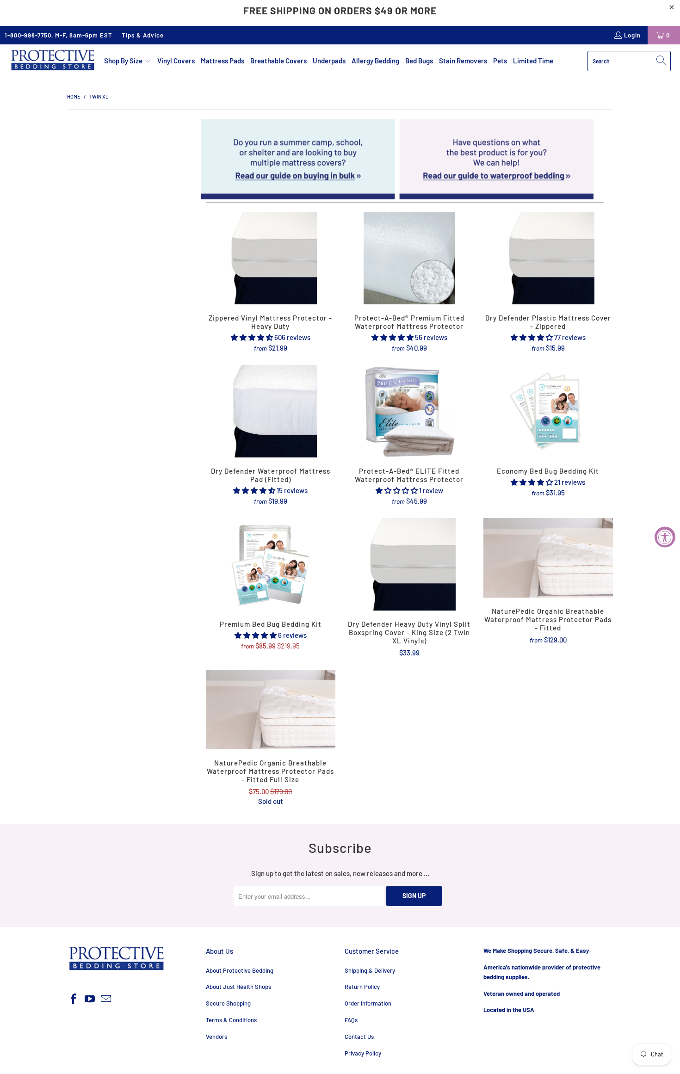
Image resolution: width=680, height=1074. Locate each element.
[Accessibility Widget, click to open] (665, 537)
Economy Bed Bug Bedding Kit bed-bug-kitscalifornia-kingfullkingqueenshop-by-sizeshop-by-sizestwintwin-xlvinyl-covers (548, 411)
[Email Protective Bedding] (106, 999)
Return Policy (362, 986)
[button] (127, 61)
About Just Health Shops (238, 986)
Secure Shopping (228, 1003)
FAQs (351, 1020)
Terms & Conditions (231, 1020)
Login (632, 35)
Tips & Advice (143, 35)
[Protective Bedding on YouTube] (90, 999)
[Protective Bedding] (52, 61)
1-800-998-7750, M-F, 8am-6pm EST (58, 35)
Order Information (368, 1003)
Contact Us (359, 1036)
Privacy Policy (363, 1053)
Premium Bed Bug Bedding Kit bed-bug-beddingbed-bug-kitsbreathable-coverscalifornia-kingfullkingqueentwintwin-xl (270, 564)
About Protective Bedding (239, 970)
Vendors (216, 1036)
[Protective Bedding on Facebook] (74, 999)
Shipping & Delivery (370, 970)
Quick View (270, 279)
